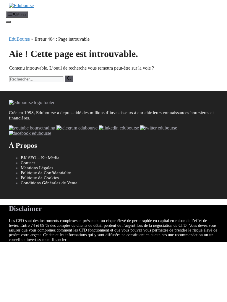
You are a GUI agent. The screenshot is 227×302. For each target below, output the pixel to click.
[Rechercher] (69, 79)
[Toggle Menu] (8, 22)
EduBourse (19, 39)
